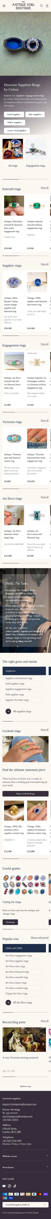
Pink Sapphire (14, 114)
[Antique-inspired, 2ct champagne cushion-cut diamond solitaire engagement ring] (37, 362)
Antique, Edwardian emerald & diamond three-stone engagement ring (13, 226)
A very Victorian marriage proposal (20, 1057)
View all (45, 187)
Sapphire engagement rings (18, 689)
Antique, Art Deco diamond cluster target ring (12, 534)
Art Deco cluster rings (16, 982)
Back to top (25, 1086)
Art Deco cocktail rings (17, 988)
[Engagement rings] (36, 149)
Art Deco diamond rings (17, 971)
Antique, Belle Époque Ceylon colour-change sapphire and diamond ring (11, 305)
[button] (47, 6)
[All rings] (13, 149)
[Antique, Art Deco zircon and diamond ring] (37, 515)
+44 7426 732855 (10, 1119)
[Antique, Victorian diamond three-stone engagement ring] (37, 439)
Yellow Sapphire (14, 122)
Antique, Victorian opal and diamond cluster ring (12, 457)
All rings (12, 165)
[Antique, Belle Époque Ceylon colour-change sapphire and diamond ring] (14, 282)
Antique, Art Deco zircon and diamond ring (34, 534)
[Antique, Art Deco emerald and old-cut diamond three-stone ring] (14, 362)
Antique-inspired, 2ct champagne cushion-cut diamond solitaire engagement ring (36, 383)
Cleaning (10, 922)
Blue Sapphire (35, 114)
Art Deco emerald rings (17, 977)
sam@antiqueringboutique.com (17, 1116)
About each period (40, 937)
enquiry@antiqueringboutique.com (19, 1104)
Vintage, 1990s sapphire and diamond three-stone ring (37, 301)
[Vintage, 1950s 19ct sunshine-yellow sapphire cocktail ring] (14, 811)
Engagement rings (35, 165)
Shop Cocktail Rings (25, 793)
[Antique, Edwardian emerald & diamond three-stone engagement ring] (14, 206)
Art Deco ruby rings (15, 966)
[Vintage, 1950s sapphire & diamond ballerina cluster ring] (37, 811)
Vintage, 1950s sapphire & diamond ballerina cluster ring (36, 829)
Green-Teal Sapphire (16, 130)
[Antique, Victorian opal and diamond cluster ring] (14, 439)
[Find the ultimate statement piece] (25, 749)
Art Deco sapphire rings (17, 960)
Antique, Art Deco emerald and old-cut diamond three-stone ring (12, 383)
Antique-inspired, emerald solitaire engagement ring (35, 224)
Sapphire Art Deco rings (17, 699)
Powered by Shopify (31, 1213)
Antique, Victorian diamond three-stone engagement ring (36, 457)
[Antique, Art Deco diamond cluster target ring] (14, 515)
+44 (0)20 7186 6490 (11, 1140)
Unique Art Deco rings (17, 993)
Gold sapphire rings (15, 683)
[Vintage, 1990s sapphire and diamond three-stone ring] (37, 282)
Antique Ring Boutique (16, 1213)
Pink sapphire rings (15, 694)
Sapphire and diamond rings (19, 678)
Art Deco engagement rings (19, 955)
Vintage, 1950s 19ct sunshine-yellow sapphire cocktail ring (14, 829)
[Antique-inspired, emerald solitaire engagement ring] (37, 206)
